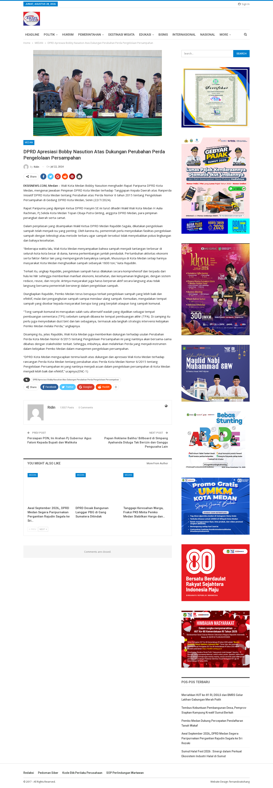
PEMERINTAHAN (89, 34)
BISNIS (163, 34)
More (224, 34)
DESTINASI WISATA (121, 34)
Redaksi (28, 772)
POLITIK (49, 34)
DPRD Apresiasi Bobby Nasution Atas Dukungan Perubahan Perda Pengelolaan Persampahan (76, 380)
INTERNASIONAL (184, 34)
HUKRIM (68, 34)
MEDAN (29, 142)
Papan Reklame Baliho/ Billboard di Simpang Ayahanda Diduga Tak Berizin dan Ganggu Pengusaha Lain (136, 442)
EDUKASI (145, 34)
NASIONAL (207, 34)
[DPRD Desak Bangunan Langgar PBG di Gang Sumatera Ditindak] (98, 488)
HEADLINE (32, 34)
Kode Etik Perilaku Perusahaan (82, 772)
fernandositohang (239, 781)
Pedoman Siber (48, 772)
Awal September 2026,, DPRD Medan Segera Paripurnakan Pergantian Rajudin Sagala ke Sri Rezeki (211, 738)
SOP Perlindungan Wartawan (125, 772)
